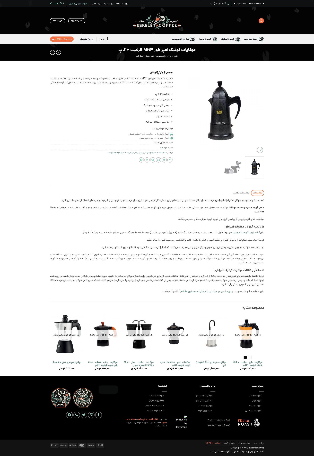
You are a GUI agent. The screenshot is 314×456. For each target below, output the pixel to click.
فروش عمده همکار (154, 405)
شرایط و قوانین (229, 443)
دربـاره (106, 3)
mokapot (161, 152)
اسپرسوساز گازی (149, 152)
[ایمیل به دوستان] (158, 160)
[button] (62, 39)
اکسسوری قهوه (205, 410)
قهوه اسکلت (255, 405)
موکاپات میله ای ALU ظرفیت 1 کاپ (211, 364)
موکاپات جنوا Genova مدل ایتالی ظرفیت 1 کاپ (175, 364)
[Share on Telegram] (141, 160)
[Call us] (54, 3)
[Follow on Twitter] (58, 3)
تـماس (94, 3)
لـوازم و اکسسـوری (180, 39)
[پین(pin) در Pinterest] (152, 160)
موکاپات (139, 56)
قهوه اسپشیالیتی (253, 410)
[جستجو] (261, 20)
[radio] (250, 357)
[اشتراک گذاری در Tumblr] (147, 160)
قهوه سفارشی (251, 39)
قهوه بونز (256, 400)
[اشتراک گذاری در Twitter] (164, 160)
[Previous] (258, 110)
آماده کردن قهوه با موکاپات (245, 232)
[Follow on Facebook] (64, 3)
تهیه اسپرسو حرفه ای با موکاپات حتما (206, 291)
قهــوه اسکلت (227, 39)
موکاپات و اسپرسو (204, 395)
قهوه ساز (150, 56)
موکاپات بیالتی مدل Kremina (66, 362)
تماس (255, 443)
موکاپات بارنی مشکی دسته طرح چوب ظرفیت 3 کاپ (103, 364)
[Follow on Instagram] (61, 3)
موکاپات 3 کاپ (127, 152)
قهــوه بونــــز (205, 39)
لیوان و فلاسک (205, 405)
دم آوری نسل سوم (203, 400)
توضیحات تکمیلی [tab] (241, 193)
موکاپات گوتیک (113, 152)
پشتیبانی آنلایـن (76, 3)
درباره (261, 443)
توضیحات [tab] (257, 193)
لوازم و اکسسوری (163, 56)
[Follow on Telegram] (51, 3)
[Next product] (58, 52)
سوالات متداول (157, 395)
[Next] (181, 110)
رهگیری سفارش (156, 400)
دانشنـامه (120, 3)
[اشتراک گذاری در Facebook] (170, 160)
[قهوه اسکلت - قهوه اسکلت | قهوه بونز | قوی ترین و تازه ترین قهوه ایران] (157, 20)
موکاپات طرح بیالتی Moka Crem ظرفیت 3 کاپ (247, 364)
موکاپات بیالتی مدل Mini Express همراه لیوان (139, 364)
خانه (176, 56)
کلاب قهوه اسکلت (155, 410)
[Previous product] (52, 52)
